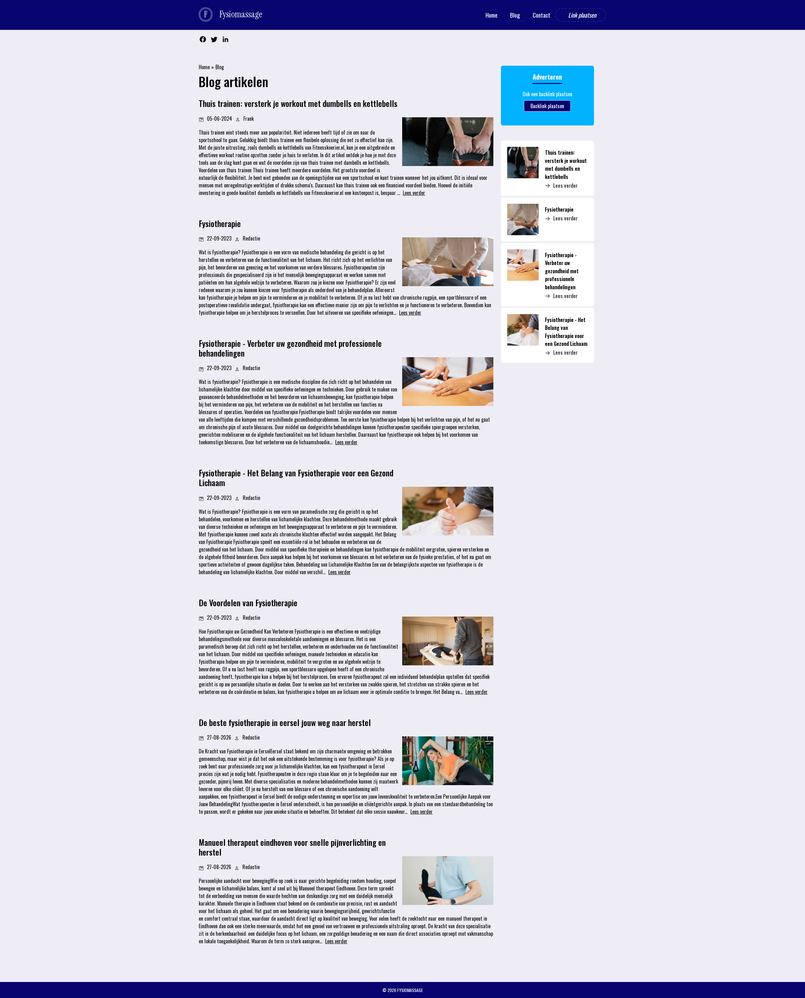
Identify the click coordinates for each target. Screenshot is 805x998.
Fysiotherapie (559, 209)
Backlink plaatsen (547, 106)
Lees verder (565, 185)
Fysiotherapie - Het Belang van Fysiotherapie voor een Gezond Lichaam (566, 331)
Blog (219, 67)
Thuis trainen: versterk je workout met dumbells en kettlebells (566, 164)
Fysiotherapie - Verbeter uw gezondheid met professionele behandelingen (562, 271)
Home (204, 67)
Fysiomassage (410, 990)
